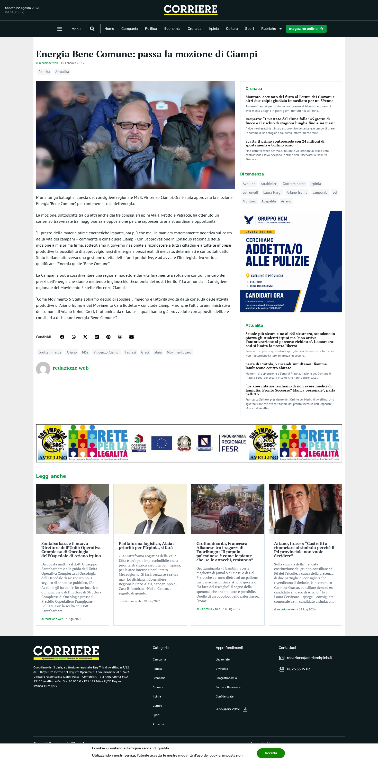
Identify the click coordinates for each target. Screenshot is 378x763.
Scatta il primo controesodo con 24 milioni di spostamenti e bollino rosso (285, 143)
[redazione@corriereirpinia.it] (282, 658)
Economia (172, 28)
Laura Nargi (272, 192)
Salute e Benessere (228, 687)
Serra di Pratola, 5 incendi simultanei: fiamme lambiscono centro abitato (286, 365)
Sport (249, 28)
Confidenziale (224, 696)
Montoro (249, 201)
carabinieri (269, 183)
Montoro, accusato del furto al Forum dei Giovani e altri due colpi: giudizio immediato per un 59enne (290, 98)
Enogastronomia (226, 678)
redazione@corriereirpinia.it (309, 658)
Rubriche (268, 28)
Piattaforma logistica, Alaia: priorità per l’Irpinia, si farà (146, 545)
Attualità (62, 71)
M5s (85, 352)
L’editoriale (223, 659)
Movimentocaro (179, 352)
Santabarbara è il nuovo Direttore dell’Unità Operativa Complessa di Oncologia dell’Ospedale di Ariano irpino (71, 550)
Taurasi (130, 352)
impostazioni (233, 755)
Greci (145, 352)
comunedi (250, 192)
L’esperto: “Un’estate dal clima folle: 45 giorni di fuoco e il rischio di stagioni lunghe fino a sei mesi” (290, 120)
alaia (158, 352)
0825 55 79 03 (298, 669)
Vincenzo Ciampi (107, 352)
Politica (151, 28)
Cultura (232, 28)
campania (320, 192)
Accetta (271, 753)
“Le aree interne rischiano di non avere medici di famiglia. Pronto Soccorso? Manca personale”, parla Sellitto (290, 390)
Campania (129, 28)
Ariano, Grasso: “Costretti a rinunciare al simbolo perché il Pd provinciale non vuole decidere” (304, 550)
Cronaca (195, 28)
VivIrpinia (222, 669)
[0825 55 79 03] (282, 669)
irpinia (316, 183)
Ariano (72, 352)
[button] (92, 28)
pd (335, 192)
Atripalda (269, 201)
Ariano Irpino (297, 192)
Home (109, 28)
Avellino (249, 183)
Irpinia (214, 28)
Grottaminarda (50, 352)
